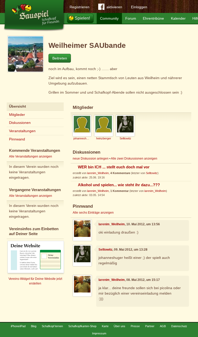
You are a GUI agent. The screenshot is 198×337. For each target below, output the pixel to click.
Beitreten (59, 58)
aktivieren (114, 7)
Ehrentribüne (153, 18)
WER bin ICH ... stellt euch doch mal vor (114, 167)
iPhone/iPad (18, 326)
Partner (149, 326)
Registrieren (79, 7)
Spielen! (82, 18)
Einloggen (139, 7)
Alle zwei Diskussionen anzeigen (134, 158)
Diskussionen (20, 123)
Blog (33, 326)
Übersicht (17, 106)
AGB (163, 326)
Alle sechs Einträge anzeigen (93, 212)
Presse (135, 326)
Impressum (99, 333)
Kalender (178, 18)
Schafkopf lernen (52, 326)
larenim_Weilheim (98, 173)
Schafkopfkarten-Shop (82, 326)
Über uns (119, 326)
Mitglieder (17, 115)
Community (109, 18)
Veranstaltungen (22, 131)
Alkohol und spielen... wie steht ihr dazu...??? (119, 185)
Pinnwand (17, 139)
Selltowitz (152, 173)
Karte (105, 326)
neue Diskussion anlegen (91, 158)
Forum (130, 18)
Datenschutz (179, 326)
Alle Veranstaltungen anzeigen (30, 156)
